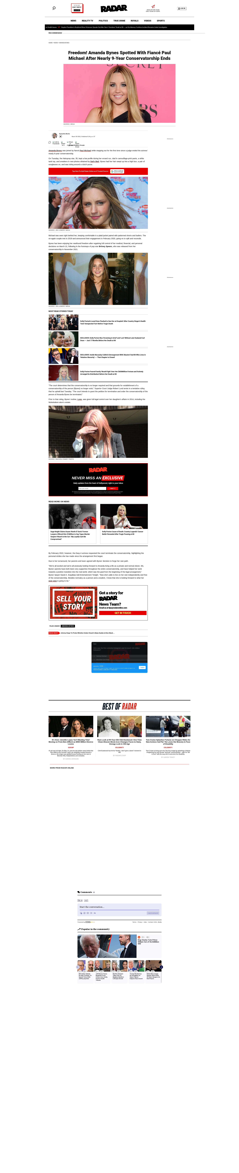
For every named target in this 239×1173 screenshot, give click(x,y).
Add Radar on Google (78, 145)
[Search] (54, 9)
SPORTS (161, 21)
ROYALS (134, 21)
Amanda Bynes (64, 42)
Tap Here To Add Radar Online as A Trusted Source (90, 171)
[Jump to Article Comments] (50, 142)
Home (50, 42)
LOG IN (182, 8)
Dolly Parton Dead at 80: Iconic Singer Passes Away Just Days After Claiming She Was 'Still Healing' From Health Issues (157, 27)
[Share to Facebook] (56, 142)
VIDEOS (147, 21)
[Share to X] (63, 142)
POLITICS (103, 21)
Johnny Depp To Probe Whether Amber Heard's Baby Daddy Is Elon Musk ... (87, 633)
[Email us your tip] (77, 12)
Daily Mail (94, 161)
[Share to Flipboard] (70, 142)
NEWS (73, 21)
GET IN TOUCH (123, 612)
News (56, 42)
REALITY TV (87, 21)
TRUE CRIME (119, 21)
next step (53, 581)
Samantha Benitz (64, 133)
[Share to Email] (77, 142)
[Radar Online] (114, 8)
